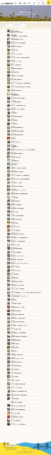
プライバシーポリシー (31, 448)
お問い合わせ (45, 448)
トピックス (3, 21)
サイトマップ (24, 448)
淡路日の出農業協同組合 (12, 445)
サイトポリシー (39, 448)
